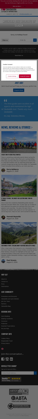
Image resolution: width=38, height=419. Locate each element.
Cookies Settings (12, 76)
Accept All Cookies (25, 76)
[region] (19, 70)
